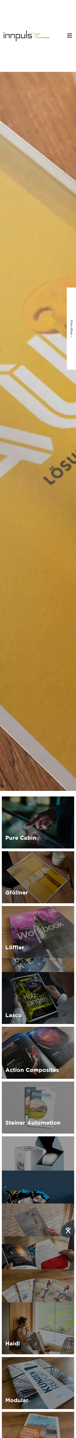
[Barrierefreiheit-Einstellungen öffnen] (68, 1230)
